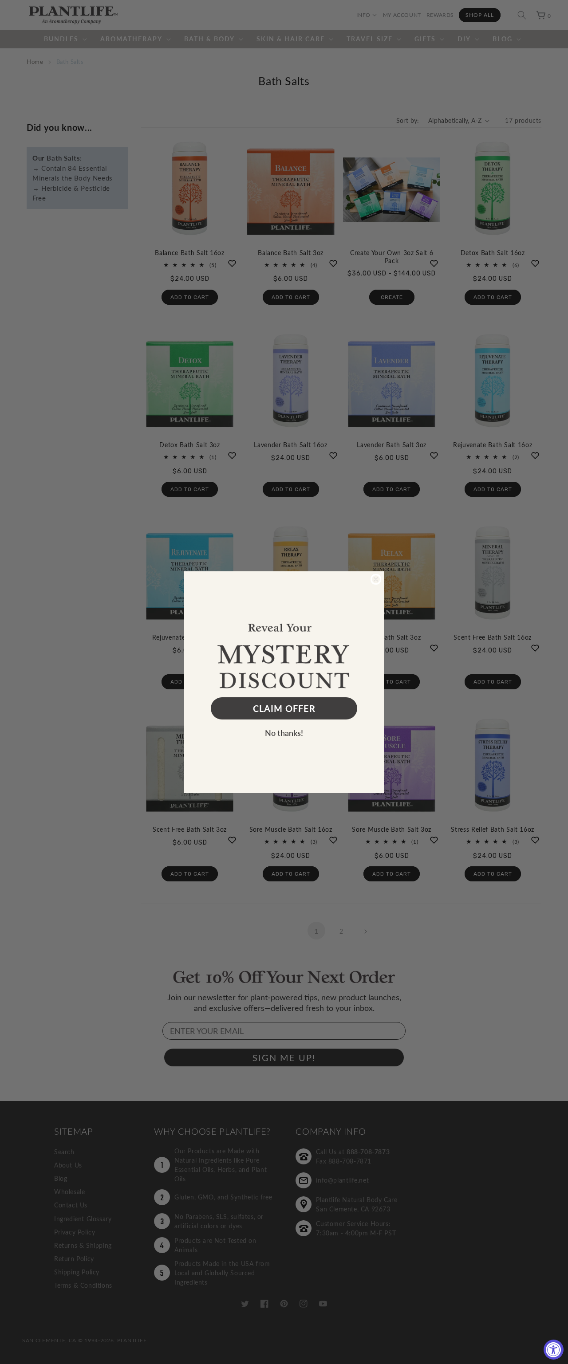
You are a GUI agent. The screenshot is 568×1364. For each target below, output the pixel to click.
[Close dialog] (375, 579)
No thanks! (284, 732)
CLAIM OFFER (284, 708)
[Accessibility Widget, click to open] (554, 1350)
